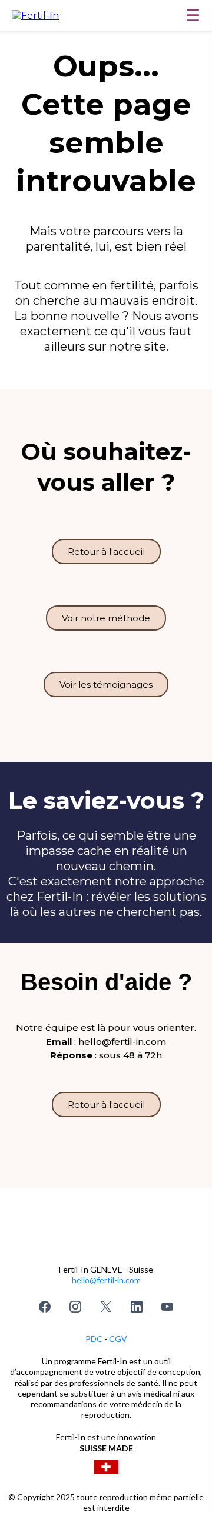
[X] (106, 1306)
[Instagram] (75, 1306)
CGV (118, 1339)
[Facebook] (44, 1306)
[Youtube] (167, 1306)
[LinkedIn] (136, 1306)
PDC (94, 1339)
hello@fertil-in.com (106, 1280)
